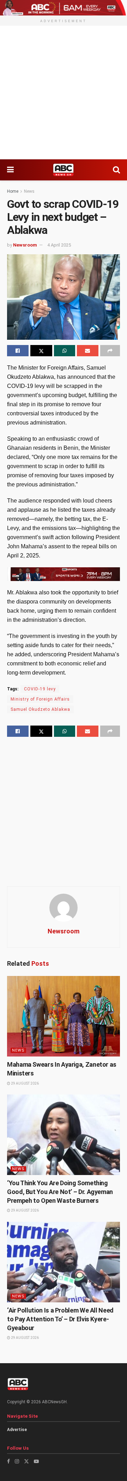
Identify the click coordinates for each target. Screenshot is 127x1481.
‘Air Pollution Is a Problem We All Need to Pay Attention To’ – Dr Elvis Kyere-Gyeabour (60, 1319)
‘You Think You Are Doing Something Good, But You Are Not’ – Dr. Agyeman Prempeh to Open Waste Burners (60, 1191)
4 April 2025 (59, 245)
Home (12, 191)
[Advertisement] (63, 92)
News (29, 191)
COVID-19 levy (40, 689)
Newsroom (25, 245)
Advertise (17, 1429)
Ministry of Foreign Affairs (40, 699)
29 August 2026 (24, 1083)
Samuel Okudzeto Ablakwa (40, 709)
